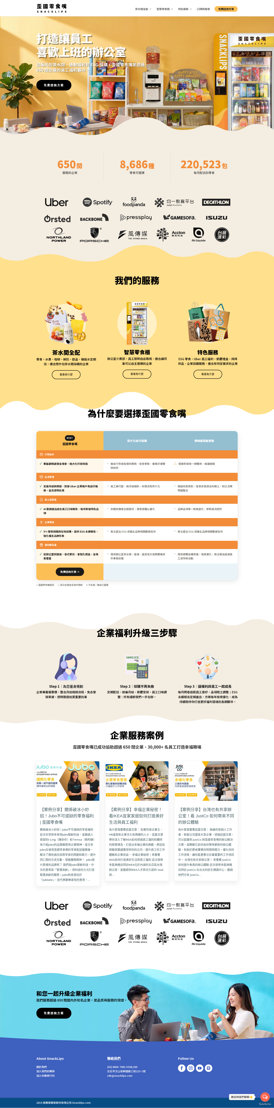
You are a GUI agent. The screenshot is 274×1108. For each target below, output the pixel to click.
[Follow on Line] (208, 1068)
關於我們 (41, 1067)
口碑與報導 (203, 9)
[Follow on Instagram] (190, 1068)
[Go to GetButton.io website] (265, 1104)
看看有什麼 (66, 374)
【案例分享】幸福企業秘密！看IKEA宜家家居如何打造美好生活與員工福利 (136, 816)
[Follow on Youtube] (199, 1068)
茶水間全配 (141, 9)
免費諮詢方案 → (69, 572)
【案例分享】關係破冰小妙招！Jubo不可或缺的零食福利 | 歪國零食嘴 (67, 816)
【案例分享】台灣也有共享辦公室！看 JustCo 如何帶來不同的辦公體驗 (206, 816)
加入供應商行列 (45, 1075)
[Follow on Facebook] (181, 1068)
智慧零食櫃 (163, 9)
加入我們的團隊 (45, 1071)
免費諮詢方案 (226, 9)
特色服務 (183, 9)
